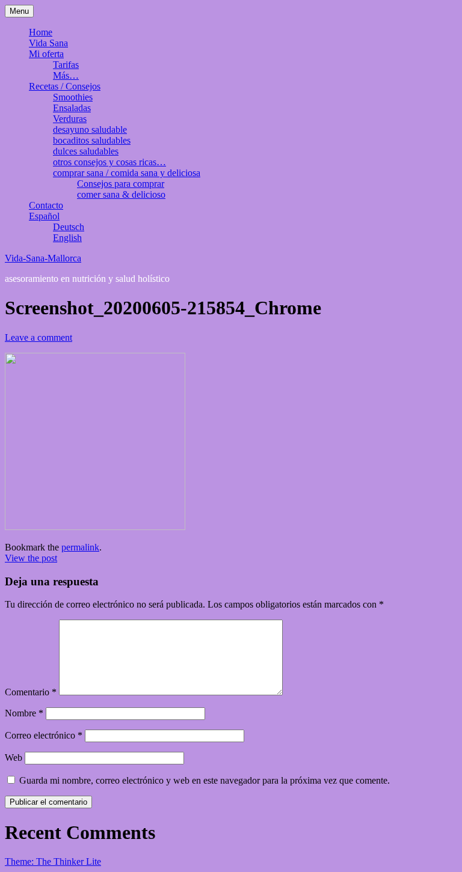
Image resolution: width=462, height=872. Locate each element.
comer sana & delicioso (121, 194)
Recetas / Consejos (64, 86)
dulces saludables (86, 151)
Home (40, 32)
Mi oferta (46, 54)
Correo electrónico (43, 735)
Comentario (31, 692)
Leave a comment (38, 337)
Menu (19, 11)
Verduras (70, 119)
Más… (66, 75)
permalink (80, 547)
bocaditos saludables (92, 140)
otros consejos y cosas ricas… (109, 162)
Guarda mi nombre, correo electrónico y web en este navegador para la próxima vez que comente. (204, 780)
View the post (31, 558)
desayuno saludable (90, 129)
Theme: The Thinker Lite (53, 861)
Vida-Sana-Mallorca (43, 258)
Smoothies (73, 97)
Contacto (46, 205)
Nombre (24, 713)
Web (13, 757)
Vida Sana (48, 43)
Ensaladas (72, 108)
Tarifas (66, 64)
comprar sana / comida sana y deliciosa (126, 173)
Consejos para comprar (120, 183)
